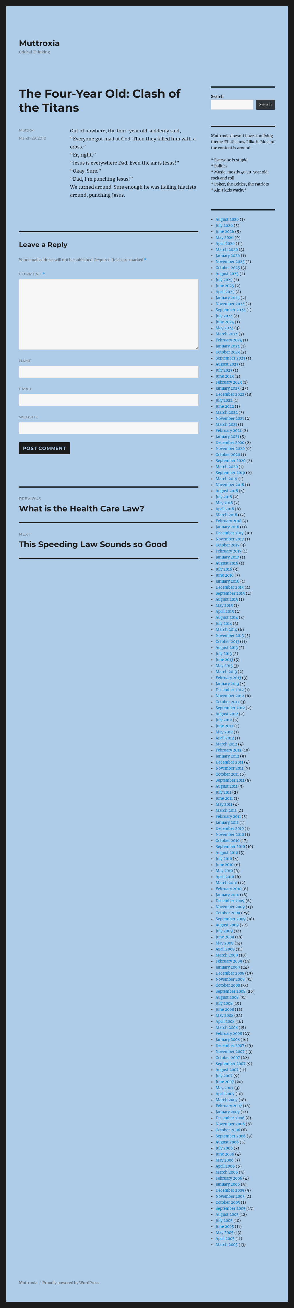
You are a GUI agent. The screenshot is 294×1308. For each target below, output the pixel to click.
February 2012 (228, 750)
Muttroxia (39, 43)
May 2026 (225, 237)
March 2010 (226, 882)
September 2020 (230, 460)
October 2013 (227, 641)
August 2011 (226, 786)
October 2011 (227, 774)
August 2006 (227, 1142)
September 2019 (230, 472)
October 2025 (228, 267)
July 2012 (224, 720)
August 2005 (227, 1214)
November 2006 (230, 1124)
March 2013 (226, 671)
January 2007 (228, 1112)
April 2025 (225, 291)
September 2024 (230, 310)
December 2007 (230, 1045)
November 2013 (230, 635)
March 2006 (227, 1172)
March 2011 (226, 810)
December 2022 (230, 394)
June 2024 (225, 322)
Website (28, 417)
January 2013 (227, 683)
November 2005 (230, 1196)
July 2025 (224, 279)
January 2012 (227, 756)
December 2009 (230, 901)
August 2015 (227, 599)
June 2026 (225, 231)
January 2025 (228, 297)
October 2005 (228, 1202)
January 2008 (228, 1039)
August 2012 (227, 714)
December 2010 (230, 828)
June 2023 (225, 376)
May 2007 (224, 1087)
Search (217, 96)
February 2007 (229, 1106)
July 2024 (224, 316)
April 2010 (225, 876)
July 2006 (224, 1148)
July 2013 (224, 653)
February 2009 (229, 961)
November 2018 (230, 484)
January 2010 (227, 894)
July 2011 (223, 792)
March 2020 (227, 466)
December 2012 (230, 689)
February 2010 (228, 888)
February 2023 (229, 382)
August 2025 (227, 273)
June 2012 (224, 726)
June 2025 (225, 285)
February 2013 (228, 677)
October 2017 (227, 545)
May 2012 (224, 732)
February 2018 (228, 521)
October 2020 (228, 454)
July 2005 (224, 1220)
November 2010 (230, 834)
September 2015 (230, 593)
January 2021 (227, 436)
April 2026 (225, 243)
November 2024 (230, 304)
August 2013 (227, 647)
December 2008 (230, 973)
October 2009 (228, 913)
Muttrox (26, 130)
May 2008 (224, 1015)
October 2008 (228, 985)
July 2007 (224, 1075)
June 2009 (225, 937)
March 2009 (227, 955)
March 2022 (227, 412)
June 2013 (224, 659)
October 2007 (228, 1057)
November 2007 (230, 1051)
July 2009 (224, 931)
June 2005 (225, 1226)
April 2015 (225, 611)
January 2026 (228, 255)
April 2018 (225, 509)
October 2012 (227, 702)
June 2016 (225, 575)
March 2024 (227, 334)
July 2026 (224, 225)
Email (25, 389)
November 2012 (230, 695)
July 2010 (224, 858)
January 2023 (227, 388)
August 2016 (227, 563)
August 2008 (227, 997)
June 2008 (225, 1009)
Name (25, 360)
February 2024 (229, 340)
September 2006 (231, 1136)
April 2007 (225, 1093)
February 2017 (228, 551)
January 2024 (228, 346)
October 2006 (228, 1130)
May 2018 (224, 503)
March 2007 (227, 1100)
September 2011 (230, 780)
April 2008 (225, 1021)
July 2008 (224, 1003)
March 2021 (226, 424)
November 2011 (229, 768)
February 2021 (228, 430)
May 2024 (224, 328)
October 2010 (227, 840)
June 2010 (224, 864)
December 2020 (230, 442)
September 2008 (230, 991)
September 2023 (230, 358)
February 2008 (229, 1033)
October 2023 (228, 352)
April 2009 (225, 949)
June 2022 (225, 406)
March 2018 (226, 515)
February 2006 (229, 1178)
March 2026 (227, 249)
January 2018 (227, 527)
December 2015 (230, 587)
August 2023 (227, 364)
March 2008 (227, 1027)
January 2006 (228, 1184)
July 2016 (224, 569)
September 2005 (230, 1208)
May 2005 (224, 1232)
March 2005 (227, 1244)
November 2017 (230, 539)
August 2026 (227, 219)
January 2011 (227, 822)
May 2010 (224, 870)
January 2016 (227, 581)
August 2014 (227, 617)
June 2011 (224, 798)
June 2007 (225, 1081)
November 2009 (230, 907)
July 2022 (224, 400)
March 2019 (226, 478)
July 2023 (224, 370)
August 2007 (227, 1069)
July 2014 (224, 623)
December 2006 (230, 1118)
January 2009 (228, 967)
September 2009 (231, 919)
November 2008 (230, 979)
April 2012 (225, 738)
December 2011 (229, 762)
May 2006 (225, 1160)
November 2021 (230, 418)
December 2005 (230, 1190)
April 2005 (225, 1238)
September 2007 (230, 1063)
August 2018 (227, 490)
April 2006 (225, 1166)
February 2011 (228, 816)
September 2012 (230, 708)
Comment (32, 274)
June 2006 (225, 1154)
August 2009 (227, 925)
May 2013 (224, 665)
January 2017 (227, 557)
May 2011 (224, 804)
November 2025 (230, 261)
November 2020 (230, 448)
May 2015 (224, 605)
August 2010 (227, 852)
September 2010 (230, 846)
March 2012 (226, 744)
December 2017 (230, 533)
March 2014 (226, 629)
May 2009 (225, 943)
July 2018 (224, 496)
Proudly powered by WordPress (70, 1282)
